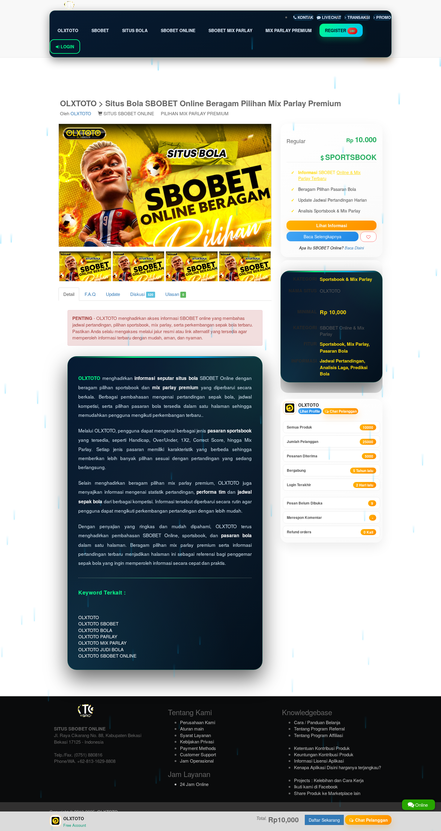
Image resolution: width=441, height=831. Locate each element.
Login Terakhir (330, 485)
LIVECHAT (331, 17)
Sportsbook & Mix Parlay (346, 279)
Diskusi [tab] (141, 294)
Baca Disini (354, 248)
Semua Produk (330, 427)
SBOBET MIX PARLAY (230, 30)
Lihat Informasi (331, 225)
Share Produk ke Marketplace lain (327, 793)
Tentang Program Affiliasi (318, 735)
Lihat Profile (310, 411)
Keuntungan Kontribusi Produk (323, 754)
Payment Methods (198, 748)
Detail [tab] (68, 294)
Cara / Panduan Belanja (317, 722)
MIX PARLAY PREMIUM (289, 30)
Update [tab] (113, 294)
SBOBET (100, 30)
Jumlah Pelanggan (330, 441)
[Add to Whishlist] (368, 237)
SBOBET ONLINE (178, 30)
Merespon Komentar (330, 517)
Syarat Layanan (195, 735)
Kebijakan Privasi (197, 741)
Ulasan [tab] (174, 294)
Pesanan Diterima (330, 456)
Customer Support (198, 754)
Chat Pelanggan (343, 411)
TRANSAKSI (358, 17)
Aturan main (192, 728)
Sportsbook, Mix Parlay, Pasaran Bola (345, 347)
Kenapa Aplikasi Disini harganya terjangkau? (337, 767)
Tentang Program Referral (319, 728)
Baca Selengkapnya (322, 236)
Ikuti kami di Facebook (316, 786)
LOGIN (66, 47)
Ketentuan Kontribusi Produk (322, 748)
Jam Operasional (197, 760)
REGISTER (340, 30)
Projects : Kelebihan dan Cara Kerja (329, 780)
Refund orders (330, 532)
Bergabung (330, 470)
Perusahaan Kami (197, 722)
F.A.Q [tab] (90, 294)
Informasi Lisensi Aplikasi (319, 760)
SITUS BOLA (135, 30)
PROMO (383, 17)
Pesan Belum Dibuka (330, 503)
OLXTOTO (68, 30)
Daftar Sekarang (324, 820)
